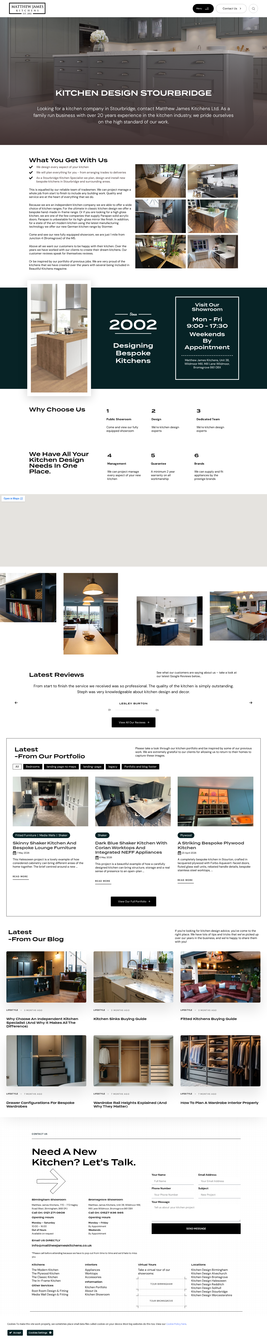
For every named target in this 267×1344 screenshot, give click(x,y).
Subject (203, 1188)
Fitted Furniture (25, 835)
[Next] (250, 702)
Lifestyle (12, 1010)
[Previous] (16, 702)
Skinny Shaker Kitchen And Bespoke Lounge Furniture (44, 845)
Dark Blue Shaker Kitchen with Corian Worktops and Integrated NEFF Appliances (131, 847)
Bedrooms (33, 766)
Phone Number (161, 1188)
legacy (112, 766)
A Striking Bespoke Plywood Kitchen (211, 845)
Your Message (161, 1202)
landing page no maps (61, 766)
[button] (253, 8)
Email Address (207, 1174)
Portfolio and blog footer (140, 766)
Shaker (62, 835)
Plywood (186, 835)
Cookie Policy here (176, 1324)
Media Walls (47, 835)
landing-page (92, 766)
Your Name (159, 1174)
